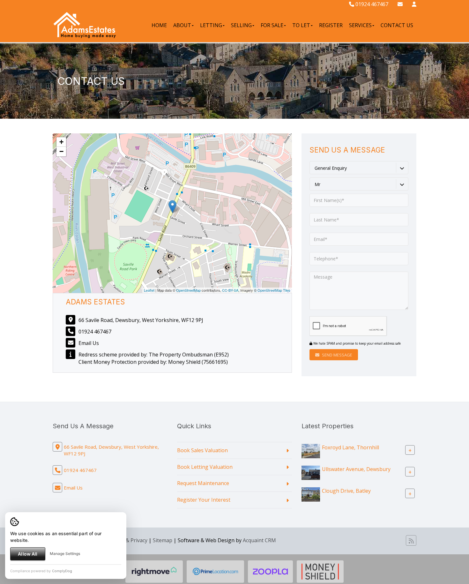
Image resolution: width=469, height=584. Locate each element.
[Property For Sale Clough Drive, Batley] (311, 494)
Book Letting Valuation (205, 466)
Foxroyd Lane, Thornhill (350, 447)
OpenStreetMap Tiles (273, 290)
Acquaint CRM (259, 540)
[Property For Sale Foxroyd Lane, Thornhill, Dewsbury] (311, 450)
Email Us (88, 343)
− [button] (61, 151)
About (182, 25)
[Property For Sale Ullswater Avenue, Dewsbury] (311, 472)
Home (159, 25)
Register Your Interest (203, 499)
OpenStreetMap (188, 290)
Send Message (336, 355)
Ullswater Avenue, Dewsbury (356, 468)
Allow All (27, 554)
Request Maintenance (203, 483)
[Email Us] (400, 4)
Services (360, 25)
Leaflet (149, 290)
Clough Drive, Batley (346, 490)
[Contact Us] (414, 4)
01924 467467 (371, 4)
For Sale (272, 25)
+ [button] (61, 142)
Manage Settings (65, 553)
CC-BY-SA (230, 290)
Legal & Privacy (129, 540)
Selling (241, 25)
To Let (301, 25)
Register (331, 25)
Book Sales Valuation (202, 450)
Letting (211, 25)
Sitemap (162, 540)
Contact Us (397, 25)
